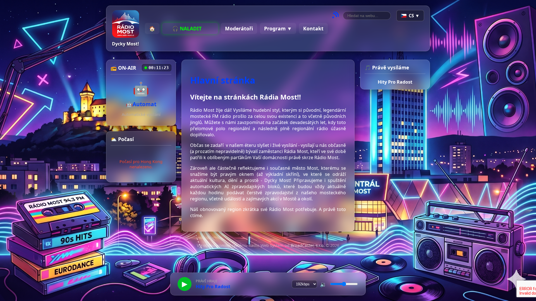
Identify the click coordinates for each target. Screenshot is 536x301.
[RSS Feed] (335, 15)
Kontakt (313, 28)
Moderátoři (239, 28)
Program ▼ (278, 28)
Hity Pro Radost (395, 82)
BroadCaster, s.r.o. (308, 245)
